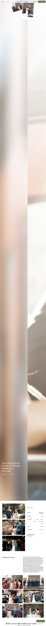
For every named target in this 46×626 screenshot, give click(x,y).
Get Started (42, 1)
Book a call (34, 1)
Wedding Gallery (30, 535)
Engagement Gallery (30, 534)
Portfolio (17, 1)
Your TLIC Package (26, 2)
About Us (21, 2)
